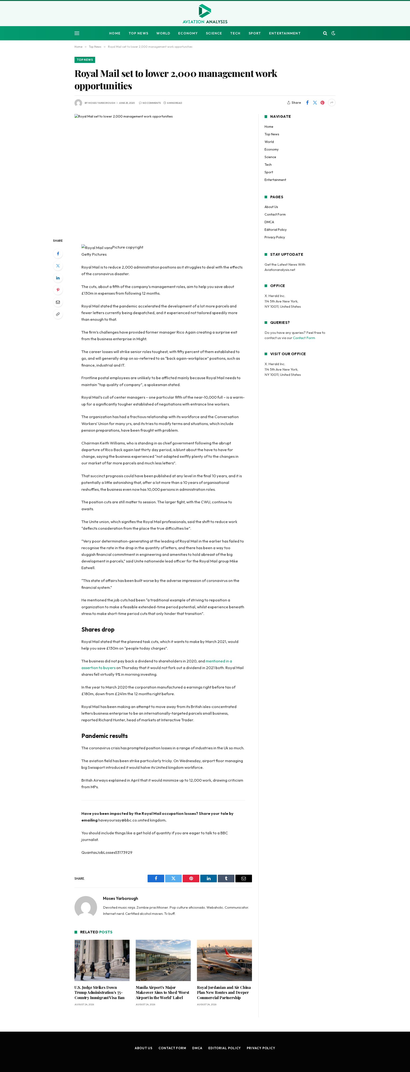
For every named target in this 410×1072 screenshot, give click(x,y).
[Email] (58, 302)
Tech (235, 33)
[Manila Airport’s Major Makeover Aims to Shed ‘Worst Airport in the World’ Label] (163, 960)
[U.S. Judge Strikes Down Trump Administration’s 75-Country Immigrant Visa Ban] (102, 960)
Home (114, 33)
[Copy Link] (58, 314)
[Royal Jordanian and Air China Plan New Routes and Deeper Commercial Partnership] (224, 960)
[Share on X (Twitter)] (314, 102)
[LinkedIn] (58, 278)
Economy (188, 33)
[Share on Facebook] (307, 102)
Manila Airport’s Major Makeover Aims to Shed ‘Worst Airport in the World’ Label (162, 992)
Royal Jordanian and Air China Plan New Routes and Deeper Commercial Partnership (224, 992)
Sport (255, 33)
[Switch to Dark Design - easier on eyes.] (332, 33)
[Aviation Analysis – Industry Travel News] (205, 14)
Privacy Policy (275, 237)
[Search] (325, 33)
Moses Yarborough (101, 102)
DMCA (269, 222)
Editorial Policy (276, 229)
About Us (271, 207)
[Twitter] (58, 265)
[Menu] (77, 33)
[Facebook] (58, 253)
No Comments (152, 102)
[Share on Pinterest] (322, 102)
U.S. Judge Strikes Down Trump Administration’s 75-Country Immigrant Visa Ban (100, 992)
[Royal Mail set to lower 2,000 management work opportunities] (163, 172)
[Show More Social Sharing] (331, 102)
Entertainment (285, 33)
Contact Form (275, 214)
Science (214, 33)
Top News (138, 33)
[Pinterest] (58, 290)
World (163, 33)
